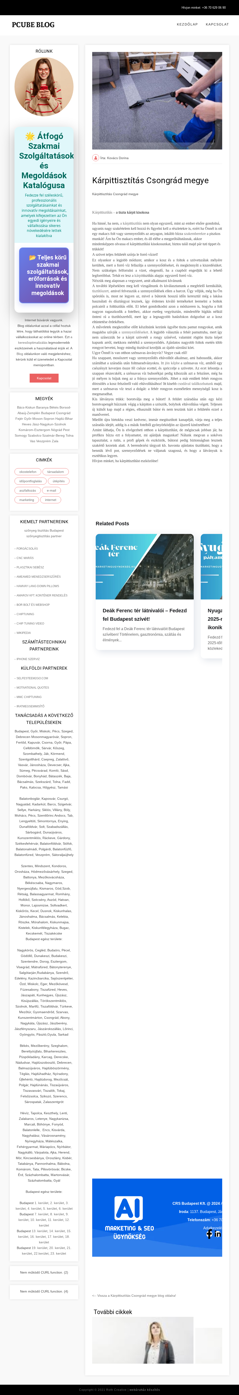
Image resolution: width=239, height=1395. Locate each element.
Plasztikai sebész (30, 567)
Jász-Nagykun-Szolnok (49, 424)
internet (50, 500)
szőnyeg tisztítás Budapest (44, 530)
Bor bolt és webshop (33, 604)
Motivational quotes (33, 687)
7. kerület (41, 1214)
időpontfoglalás (30, 481)
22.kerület (41, 1253)
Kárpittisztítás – (103, 212)
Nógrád (57, 430)
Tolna (70, 435)
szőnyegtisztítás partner (44, 536)
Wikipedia (24, 633)
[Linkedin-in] (218, 1234)
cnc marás (25, 558)
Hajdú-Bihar (64, 418)
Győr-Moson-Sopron (39, 418)
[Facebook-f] (209, 1234)
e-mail (51, 490)
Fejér (19, 418)
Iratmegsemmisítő (30, 706)
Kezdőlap (187, 24)
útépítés (59, 481)
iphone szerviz (28, 659)
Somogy (21, 435)
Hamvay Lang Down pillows (38, 586)
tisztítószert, (100, 291)
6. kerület (66, 1208)
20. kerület (57, 1248)
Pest (66, 430)
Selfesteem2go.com (32, 678)
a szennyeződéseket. (134, 332)
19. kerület (39, 1248)
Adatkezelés (213, 1228)
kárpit (138, 276)
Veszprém (44, 441)
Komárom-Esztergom (35, 430)
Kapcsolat (217, 24)
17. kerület (55, 1236)
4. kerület (34, 1208)
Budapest (48, 413)
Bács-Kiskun (26, 407)
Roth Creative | (133, 1389)
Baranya (42, 407)
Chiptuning (25, 614)
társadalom (55, 472)
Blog (20, 354)
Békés (54, 407)
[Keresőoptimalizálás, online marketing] (33, 30)
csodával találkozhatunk (195, 384)
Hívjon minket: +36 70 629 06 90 (204, 7)
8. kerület (57, 1214)
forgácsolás (27, 548)
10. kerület (38, 1220)
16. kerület (38, 1236)
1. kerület (41, 1203)
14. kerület (57, 1231)
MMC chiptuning (29, 697)
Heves (27, 424)
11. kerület (55, 1220)
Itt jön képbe (170, 363)
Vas (33, 441)
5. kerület (50, 1208)
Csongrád (63, 413)
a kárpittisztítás (130, 223)
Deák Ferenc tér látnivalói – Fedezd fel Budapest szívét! (145, 615)
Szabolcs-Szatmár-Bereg (47, 435)
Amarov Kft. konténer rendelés (42, 595)
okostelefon (27, 472)
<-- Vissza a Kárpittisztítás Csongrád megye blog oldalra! (134, 1295)
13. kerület (39, 1231)
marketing (26, 500)
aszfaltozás (27, 490)
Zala (55, 441)
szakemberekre (195, 234)
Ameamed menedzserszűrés (39, 576)
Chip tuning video (30, 623)
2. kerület (57, 1203)
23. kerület (58, 1253)
